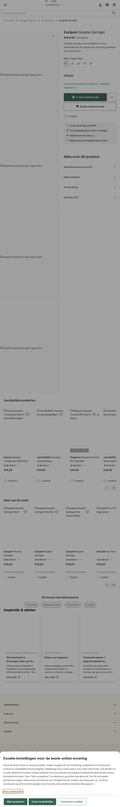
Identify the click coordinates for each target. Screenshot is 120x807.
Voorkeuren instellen (72, 801)
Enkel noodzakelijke (42, 801)
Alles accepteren (15, 801)
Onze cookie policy (13, 791)
